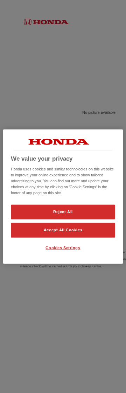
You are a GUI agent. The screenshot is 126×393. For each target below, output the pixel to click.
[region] (63, 196)
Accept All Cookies (63, 230)
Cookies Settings (63, 248)
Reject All (63, 212)
